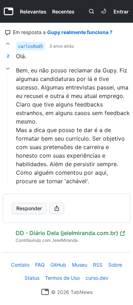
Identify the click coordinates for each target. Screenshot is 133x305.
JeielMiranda (65, 240)
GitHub (58, 265)
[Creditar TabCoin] (8, 44)
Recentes (63, 12)
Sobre (115, 265)
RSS (97, 265)
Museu (79, 265)
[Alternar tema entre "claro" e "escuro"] (103, 11)
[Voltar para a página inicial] (45, 291)
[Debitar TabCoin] (8, 68)
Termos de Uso (62, 278)
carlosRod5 (30, 46)
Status (31, 278)
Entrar (121, 12)
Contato (20, 265)
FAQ (40, 265)
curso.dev (97, 278)
